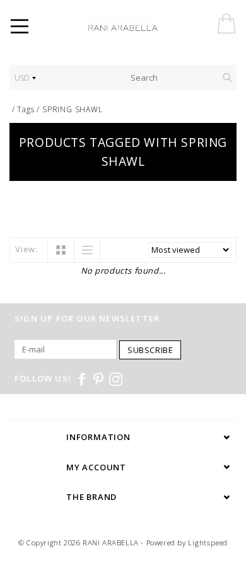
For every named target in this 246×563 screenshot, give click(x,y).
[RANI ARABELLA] (140, 28)
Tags (25, 109)
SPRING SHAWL (72, 109)
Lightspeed (208, 542)
